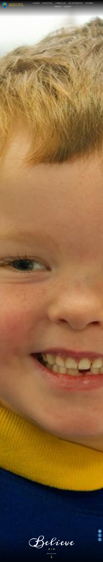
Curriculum (61, 3)
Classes (36, 3)
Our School (47, 3)
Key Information (75, 3)
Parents (57, 6)
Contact (67, 6)
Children (89, 3)
